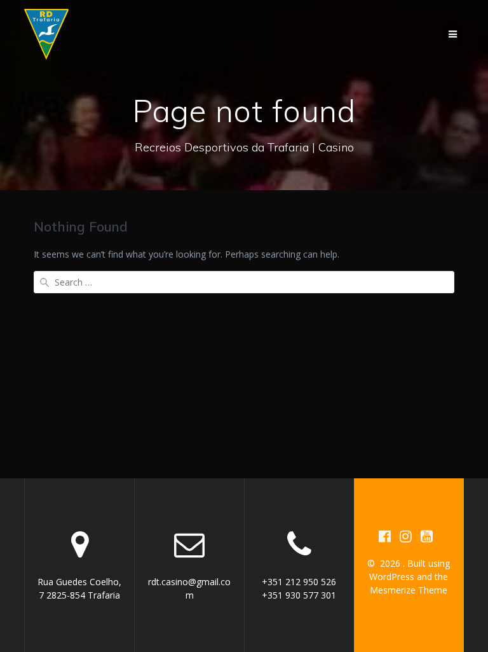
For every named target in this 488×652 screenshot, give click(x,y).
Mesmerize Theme (408, 590)
